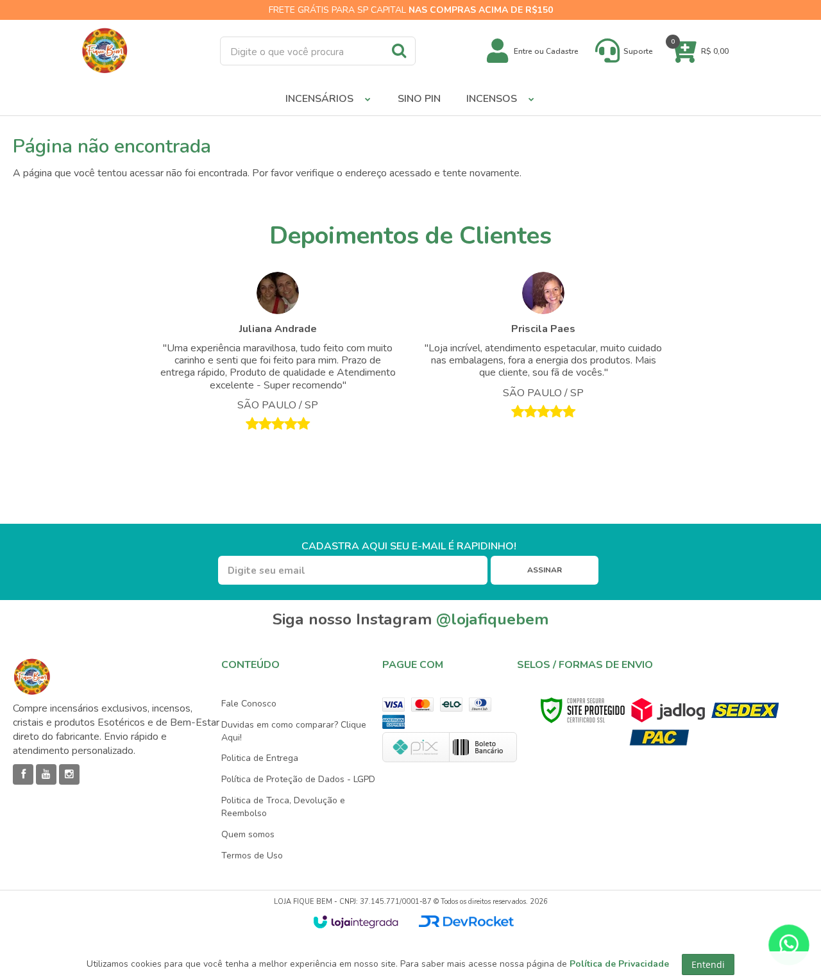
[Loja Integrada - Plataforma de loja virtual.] (355, 922)
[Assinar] (544, 570)
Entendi (708, 964)
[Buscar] (399, 50)
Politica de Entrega (259, 758)
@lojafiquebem (492, 619)
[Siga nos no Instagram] (69, 774)
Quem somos (248, 834)
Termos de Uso (252, 855)
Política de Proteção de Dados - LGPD (298, 779)
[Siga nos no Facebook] (23, 774)
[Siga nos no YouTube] (46, 774)
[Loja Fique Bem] (104, 51)
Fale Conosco (248, 703)
